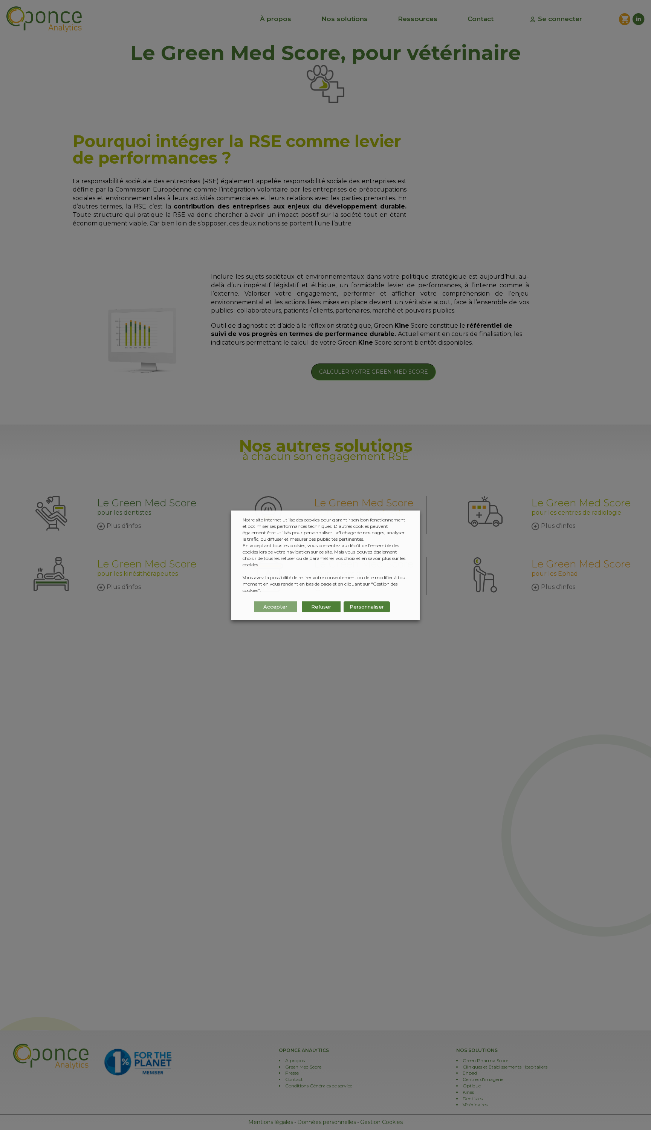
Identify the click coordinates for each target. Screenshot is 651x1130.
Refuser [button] (321, 607)
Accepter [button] (275, 607)
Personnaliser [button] (367, 607)
